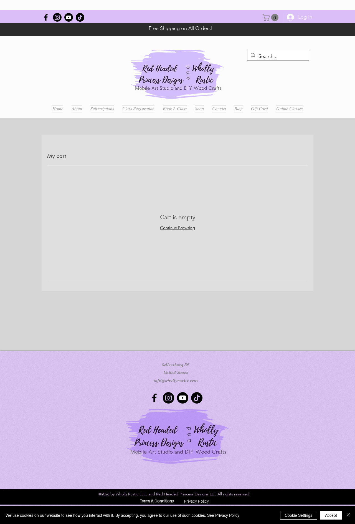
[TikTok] (80, 17)
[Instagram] (57, 17)
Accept (331, 515)
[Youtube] (68, 17)
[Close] (348, 515)
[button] (271, 17)
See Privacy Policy (223, 515)
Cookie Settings (298, 515)
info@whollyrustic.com (176, 380)
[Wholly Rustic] (46, 17)
